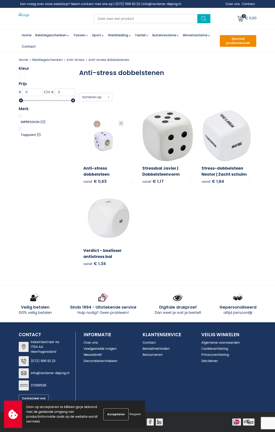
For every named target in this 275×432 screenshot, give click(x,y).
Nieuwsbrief (93, 354)
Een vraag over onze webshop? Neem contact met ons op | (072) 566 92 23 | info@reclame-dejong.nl (100, 4)
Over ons (232, 4)
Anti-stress (75, 59)
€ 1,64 (213, 181)
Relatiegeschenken (47, 59)
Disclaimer (209, 361)
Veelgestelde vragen (100, 348)
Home (23, 59)
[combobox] (145, 18)
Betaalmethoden (156, 348)
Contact (248, 4)
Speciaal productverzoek (238, 41)
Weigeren (135, 414)
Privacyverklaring (215, 354)
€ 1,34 (94, 263)
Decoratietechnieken (100, 361)
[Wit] (22, 75)
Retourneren (153, 354)
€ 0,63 (94, 181)
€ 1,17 (153, 181)
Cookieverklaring (214, 348)
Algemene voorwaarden (220, 342)
